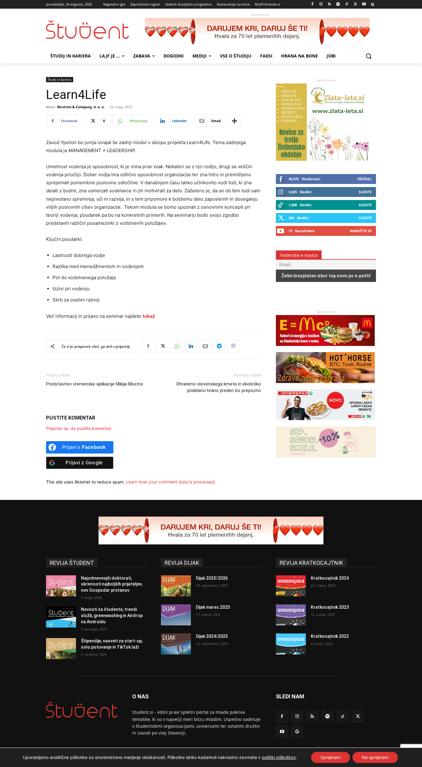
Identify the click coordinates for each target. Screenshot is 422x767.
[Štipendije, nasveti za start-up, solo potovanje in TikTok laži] (61, 648)
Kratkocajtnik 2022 (330, 636)
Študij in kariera (59, 79)
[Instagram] (320, 4)
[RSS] (329, 4)
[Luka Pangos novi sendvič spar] (325, 423)
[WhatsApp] (176, 346)
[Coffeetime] (326, 460)
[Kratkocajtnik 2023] (291, 614)
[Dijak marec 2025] (176, 614)
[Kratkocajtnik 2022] (291, 643)
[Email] (205, 346)
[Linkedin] (190, 346)
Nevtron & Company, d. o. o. (81, 106)
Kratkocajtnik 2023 (330, 607)
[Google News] (372, 4)
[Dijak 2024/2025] (176, 643)
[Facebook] (312, 4)
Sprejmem (330, 757)
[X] (355, 4)
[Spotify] (338, 4)
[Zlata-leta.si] (322, 159)
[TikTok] (346, 4)
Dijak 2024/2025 (212, 636)
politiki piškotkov (279, 757)
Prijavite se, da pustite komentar (78, 428)
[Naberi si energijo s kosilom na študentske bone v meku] (325, 349)
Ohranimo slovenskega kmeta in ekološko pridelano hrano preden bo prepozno (218, 387)
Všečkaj (364, 179)
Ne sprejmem (375, 757)
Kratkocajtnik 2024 (330, 578)
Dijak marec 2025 (213, 607)
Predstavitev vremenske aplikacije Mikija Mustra (94, 384)
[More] (234, 121)
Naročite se (361, 230)
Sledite (365, 192)
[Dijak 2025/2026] (176, 585)
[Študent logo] (95, 30)
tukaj (148, 316)
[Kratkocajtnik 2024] (291, 585)
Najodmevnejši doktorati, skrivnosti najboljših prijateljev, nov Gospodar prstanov (111, 584)
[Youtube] (363, 4)
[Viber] (233, 346)
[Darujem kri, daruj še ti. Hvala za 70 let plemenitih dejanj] (260, 32)
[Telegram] (219, 346)
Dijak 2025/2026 (212, 578)
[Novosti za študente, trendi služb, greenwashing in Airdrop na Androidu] (61, 617)
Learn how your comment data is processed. (171, 481)
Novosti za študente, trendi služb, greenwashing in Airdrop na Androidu (112, 615)
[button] (368, 56)
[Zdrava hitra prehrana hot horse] (325, 386)
